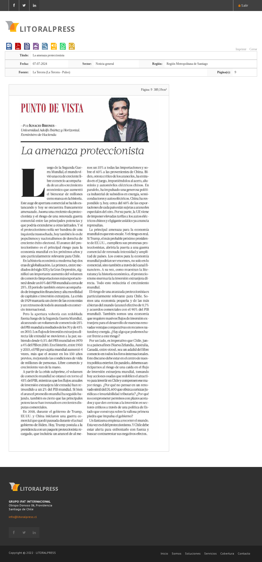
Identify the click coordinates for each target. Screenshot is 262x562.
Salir (244, 5)
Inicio (164, 553)
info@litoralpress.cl (23, 517)
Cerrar (253, 49)
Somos (176, 553)
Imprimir (240, 49)
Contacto (244, 553)
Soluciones (193, 553)
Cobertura (227, 553)
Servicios (210, 553)
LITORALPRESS (47, 28)
